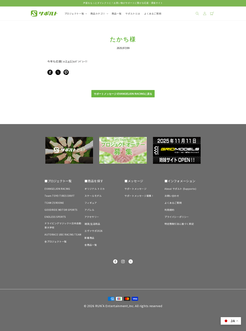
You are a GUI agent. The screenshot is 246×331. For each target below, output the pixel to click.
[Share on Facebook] (50, 74)
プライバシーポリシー (177, 216)
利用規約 (169, 209)
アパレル (89, 209)
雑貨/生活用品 (92, 223)
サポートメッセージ (135, 188)
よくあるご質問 (173, 202)
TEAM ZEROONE (54, 202)
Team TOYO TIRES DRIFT (60, 195)
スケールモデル (93, 195)
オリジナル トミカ (95, 188)
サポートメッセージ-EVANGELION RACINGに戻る (123, 93)
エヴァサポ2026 (93, 230)
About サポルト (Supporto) (180, 188)
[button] (75, 13)
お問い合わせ (172, 195)
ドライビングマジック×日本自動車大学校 (63, 225)
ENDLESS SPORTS (55, 216)
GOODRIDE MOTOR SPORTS (61, 209)
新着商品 (89, 237)
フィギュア (91, 202)
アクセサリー (92, 216)
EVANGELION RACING (57, 188)
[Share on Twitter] (58, 74)
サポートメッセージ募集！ (139, 195)
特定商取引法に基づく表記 (179, 223)
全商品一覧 (91, 244)
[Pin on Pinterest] (66, 74)
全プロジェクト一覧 (55, 241)
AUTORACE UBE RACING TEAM (63, 234)
